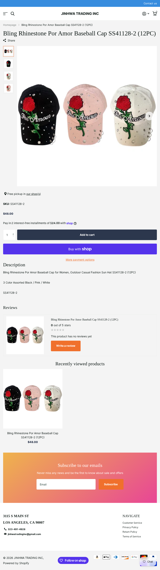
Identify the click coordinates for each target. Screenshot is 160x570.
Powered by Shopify (16, 563)
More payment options (80, 259)
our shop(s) (33, 193)
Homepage (9, 24)
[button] (149, 116)
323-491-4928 (16, 529)
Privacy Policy (130, 527)
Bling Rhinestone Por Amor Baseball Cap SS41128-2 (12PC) (32, 435)
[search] (12, 13)
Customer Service (132, 522)
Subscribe (111, 484)
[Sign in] (145, 13)
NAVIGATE (131, 516)
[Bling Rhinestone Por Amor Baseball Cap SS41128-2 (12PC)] (32, 399)
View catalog (5, 13)
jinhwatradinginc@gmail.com (24, 534)
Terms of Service (132, 536)
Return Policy (130, 531)
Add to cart (87, 234)
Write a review (65, 345)
